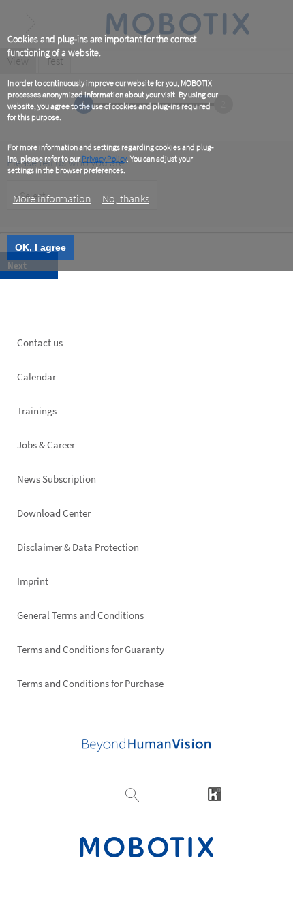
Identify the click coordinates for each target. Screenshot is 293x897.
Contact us (40, 342)
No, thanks (125, 198)
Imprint (32, 581)
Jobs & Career (46, 444)
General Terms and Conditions (80, 615)
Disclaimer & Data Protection (78, 547)
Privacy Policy (104, 158)
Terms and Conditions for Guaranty (90, 649)
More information (52, 198)
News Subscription (56, 478)
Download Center (54, 512)
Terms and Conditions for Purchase (90, 683)
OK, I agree (40, 247)
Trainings (37, 410)
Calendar (36, 376)
